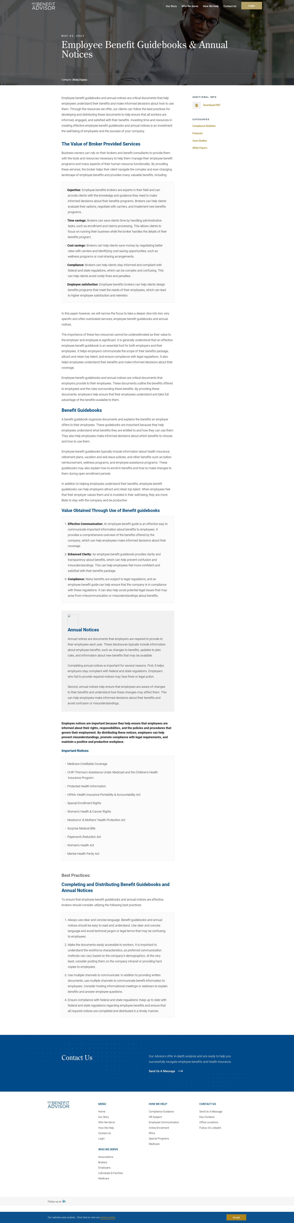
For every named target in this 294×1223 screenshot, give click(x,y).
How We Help (106, 1127)
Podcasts (197, 133)
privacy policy (107, 1217)
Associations (105, 1157)
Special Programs (159, 1138)
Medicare (103, 1178)
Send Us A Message (210, 1111)
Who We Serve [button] (190, 6)
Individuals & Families (110, 1173)
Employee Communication (164, 1122)
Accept (236, 1217)
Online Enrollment (159, 1127)
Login (251, 5)
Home (101, 1111)
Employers (104, 1167)
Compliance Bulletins (204, 125)
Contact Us (104, 1133)
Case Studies (199, 140)
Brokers (102, 1162)
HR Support (155, 1117)
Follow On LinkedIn (210, 1127)
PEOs (152, 1133)
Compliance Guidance (161, 1111)
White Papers (79, 79)
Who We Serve (106, 1122)
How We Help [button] (211, 6)
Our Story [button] (171, 6)
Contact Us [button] (230, 6)
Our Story (103, 1117)
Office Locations (208, 1122)
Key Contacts (207, 1117)
